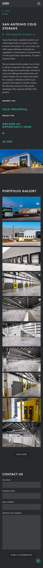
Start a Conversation (21, 555)
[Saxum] (5, 3)
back (7, 11)
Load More (21, 454)
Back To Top (38, 560)
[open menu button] (39, 3)
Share (5, 14)
